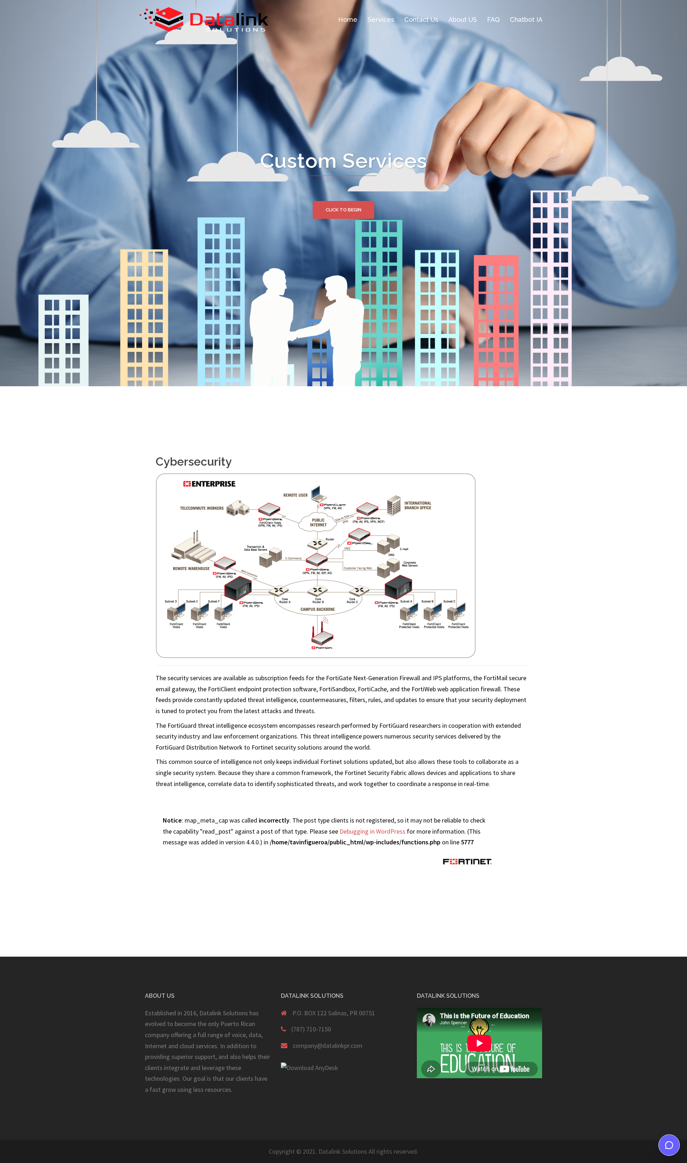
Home (347, 19)
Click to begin (343, 209)
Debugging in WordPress (372, 831)
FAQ (493, 19)
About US (462, 19)
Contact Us (421, 19)
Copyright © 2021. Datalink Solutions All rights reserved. (343, 1152)
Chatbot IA (526, 19)
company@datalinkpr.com (327, 1045)
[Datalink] (204, 19)
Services (380, 19)
